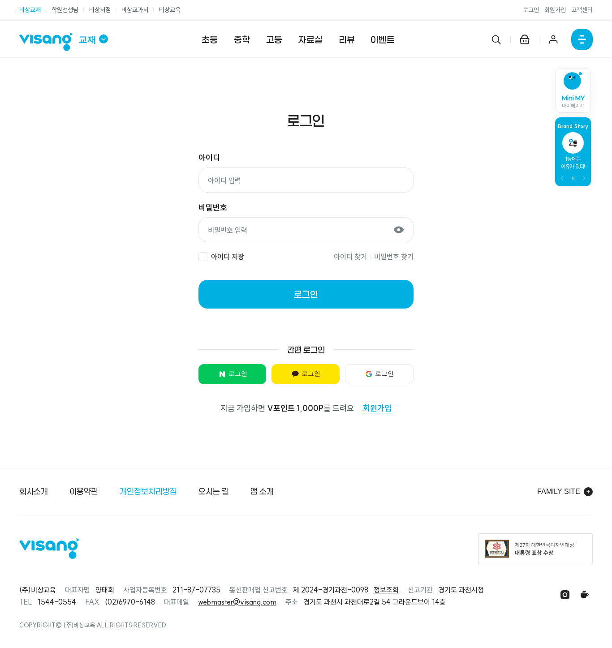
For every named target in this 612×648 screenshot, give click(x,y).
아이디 (209, 158)
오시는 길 (213, 491)
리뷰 (347, 39)
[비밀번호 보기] (398, 229)
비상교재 (30, 10)
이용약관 (83, 491)
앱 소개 (262, 491)
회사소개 (33, 491)
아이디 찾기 (350, 256)
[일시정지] (573, 178)
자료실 (310, 39)
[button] (562, 178)
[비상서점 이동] (524, 39)
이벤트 (383, 39)
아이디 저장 (227, 256)
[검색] (496, 39)
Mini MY (573, 101)
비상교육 (170, 10)
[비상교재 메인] (48, 42)
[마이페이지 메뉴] (553, 39)
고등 (274, 39)
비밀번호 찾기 (394, 256)
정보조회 (386, 589)
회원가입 (555, 10)
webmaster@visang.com (237, 601)
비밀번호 (212, 207)
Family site (558, 491)
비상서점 (100, 10)
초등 (210, 39)
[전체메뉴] (582, 39)
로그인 (531, 10)
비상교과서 (134, 10)
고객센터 (582, 10)
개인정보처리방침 (148, 491)
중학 (242, 39)
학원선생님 (65, 10)
